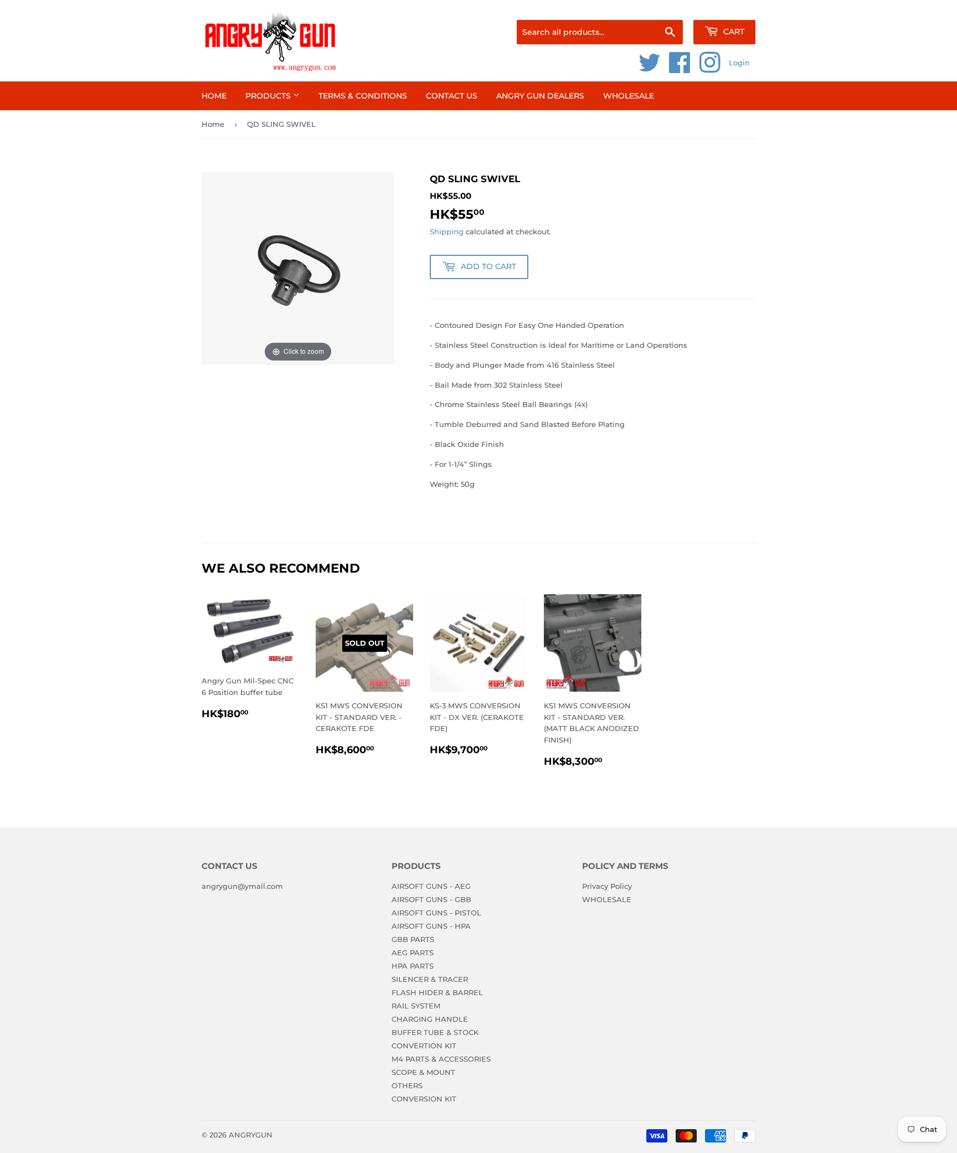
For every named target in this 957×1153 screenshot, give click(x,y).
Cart (732, 32)
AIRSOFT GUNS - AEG (431, 886)
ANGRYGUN (250, 1134)
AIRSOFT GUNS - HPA (431, 926)
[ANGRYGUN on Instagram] (710, 68)
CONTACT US (451, 96)
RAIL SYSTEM (416, 1005)
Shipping (447, 231)
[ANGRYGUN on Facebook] (679, 68)
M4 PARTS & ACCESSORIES (441, 1058)
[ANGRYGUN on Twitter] (650, 68)
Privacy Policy (607, 886)
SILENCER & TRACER (430, 979)
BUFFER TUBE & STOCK (435, 1032)
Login (739, 62)
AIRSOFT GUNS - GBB (431, 899)
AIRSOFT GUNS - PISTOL (436, 912)
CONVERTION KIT (424, 1045)
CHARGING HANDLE (430, 1019)
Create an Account (724, 6)
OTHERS (407, 1085)
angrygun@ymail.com (242, 886)
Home (214, 96)
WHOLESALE (628, 96)
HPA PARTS (413, 965)
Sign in (668, 6)
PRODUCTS (269, 96)
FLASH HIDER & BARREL (437, 992)
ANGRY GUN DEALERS (540, 96)
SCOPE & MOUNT (423, 1072)
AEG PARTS (413, 952)
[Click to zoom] (298, 267)
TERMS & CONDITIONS (362, 96)
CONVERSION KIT (424, 1098)
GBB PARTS (413, 939)
